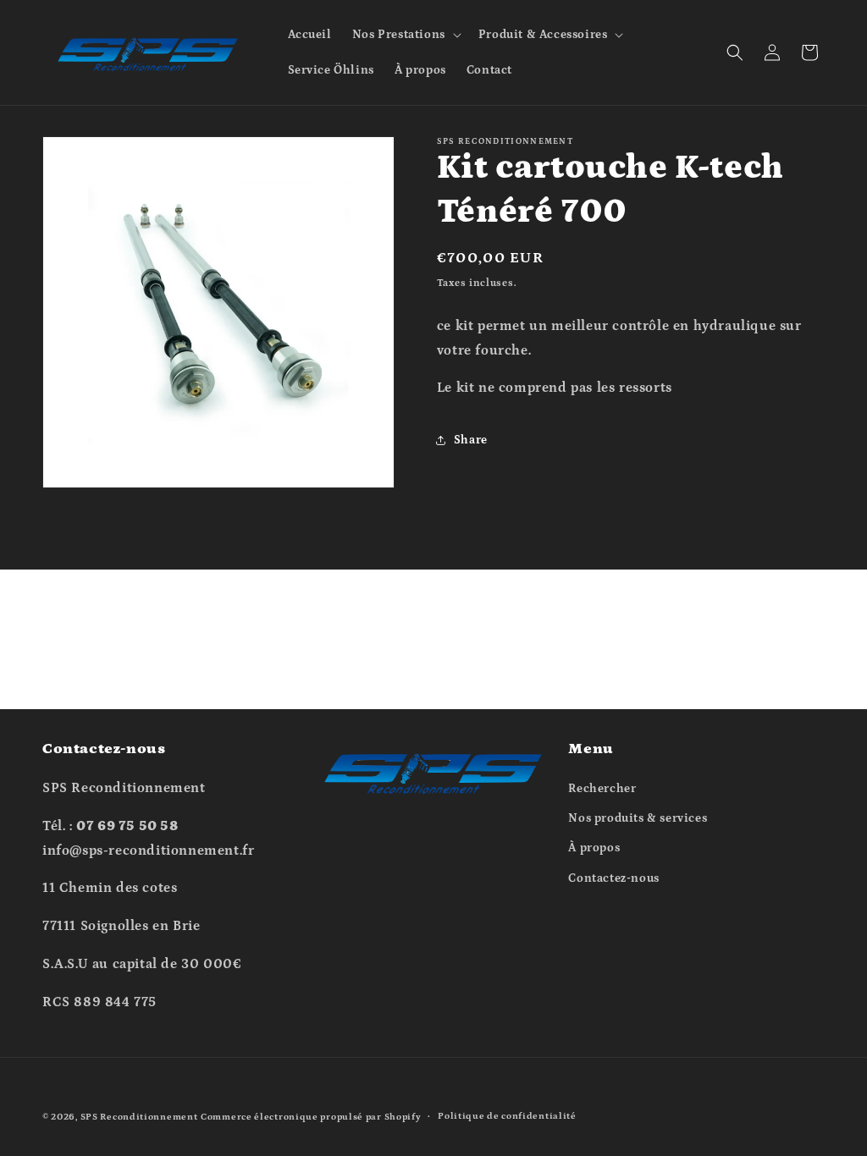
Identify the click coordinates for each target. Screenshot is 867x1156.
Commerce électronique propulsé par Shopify (311, 1117)
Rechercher (602, 788)
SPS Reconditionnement (139, 1117)
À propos (594, 848)
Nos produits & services (637, 818)
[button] (405, 34)
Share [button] (471, 440)
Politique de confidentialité (507, 1116)
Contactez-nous (613, 878)
